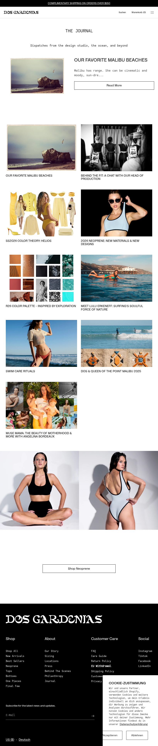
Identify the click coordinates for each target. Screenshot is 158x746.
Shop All (12, 651)
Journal (50, 681)
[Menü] (150, 12)
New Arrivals (15, 656)
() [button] (139, 12)
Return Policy (101, 661)
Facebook (144, 661)
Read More (114, 85)
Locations (52, 661)
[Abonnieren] (89, 716)
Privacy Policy (102, 681)
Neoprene (12, 666)
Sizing (49, 656)
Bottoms (11, 676)
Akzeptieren (109, 735)
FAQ (93, 651)
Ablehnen (137, 735)
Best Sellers (15, 661)
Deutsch (24, 740)
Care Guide (99, 656)
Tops (9, 671)
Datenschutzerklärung (134, 724)
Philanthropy (54, 676)
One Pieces (13, 681)
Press (48, 666)
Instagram (145, 651)
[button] (122, 12)
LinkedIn (144, 666)
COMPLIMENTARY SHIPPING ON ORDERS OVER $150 (79, 3)
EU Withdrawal (101, 666)
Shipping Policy (102, 671)
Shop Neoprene (79, 569)
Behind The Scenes (58, 671)
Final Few (13, 686)
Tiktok (143, 656)
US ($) (10, 740)
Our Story (52, 651)
